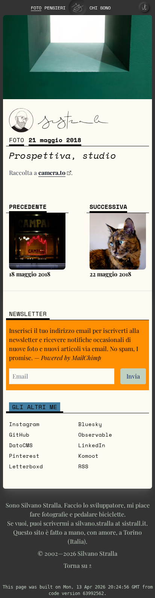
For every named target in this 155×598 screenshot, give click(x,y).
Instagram (24, 424)
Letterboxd (26, 466)
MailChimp (86, 358)
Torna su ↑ (78, 565)
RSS (83, 466)
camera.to (51, 172)
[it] (144, 7)
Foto (16, 139)
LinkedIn (91, 445)
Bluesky (90, 424)
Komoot (88, 456)
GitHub (19, 435)
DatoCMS (21, 445)
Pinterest (24, 456)
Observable (95, 435)
